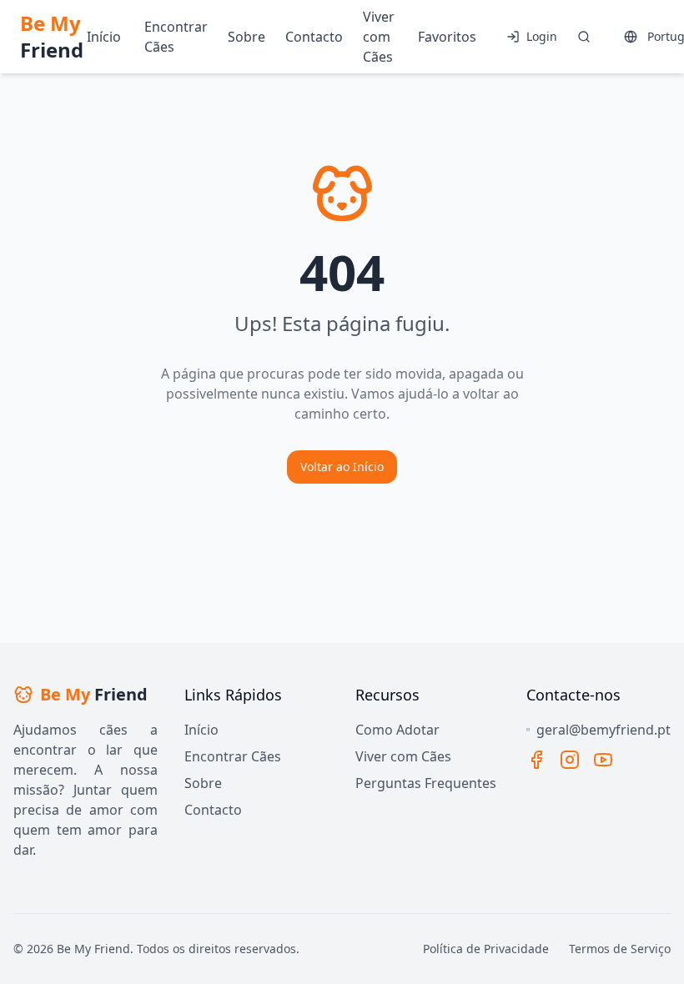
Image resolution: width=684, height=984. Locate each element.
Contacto (213, 810)
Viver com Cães (403, 756)
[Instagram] (570, 760)
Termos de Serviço (620, 948)
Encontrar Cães (232, 756)
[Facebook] (536, 760)
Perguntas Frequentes (425, 783)
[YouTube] (603, 760)
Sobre (203, 783)
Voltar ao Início (342, 466)
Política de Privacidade (486, 948)
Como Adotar (397, 729)
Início (201, 729)
